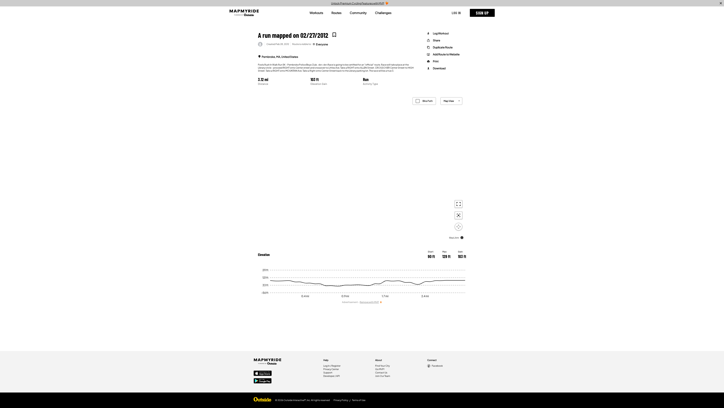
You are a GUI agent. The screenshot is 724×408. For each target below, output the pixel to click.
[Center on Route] (458, 215)
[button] (456, 13)
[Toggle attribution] (462, 237)
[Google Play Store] (263, 381)
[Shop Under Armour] (262, 400)
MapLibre (454, 237)
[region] (362, 168)
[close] (720, 3)
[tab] (316, 12)
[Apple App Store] (263, 373)
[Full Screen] (458, 204)
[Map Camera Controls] (458, 226)
